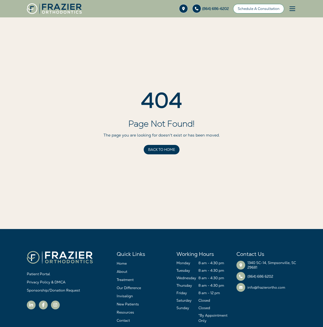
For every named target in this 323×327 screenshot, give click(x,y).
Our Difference (129, 288)
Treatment (125, 279)
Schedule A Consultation (258, 8)
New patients (128, 304)
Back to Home (161, 149)
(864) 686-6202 (215, 8)
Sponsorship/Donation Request (53, 290)
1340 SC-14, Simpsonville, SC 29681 (271, 265)
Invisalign (125, 296)
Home (122, 263)
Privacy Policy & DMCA (46, 282)
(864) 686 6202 (260, 276)
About (122, 271)
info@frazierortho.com (266, 287)
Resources (125, 312)
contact (123, 320)
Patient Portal (38, 274)
